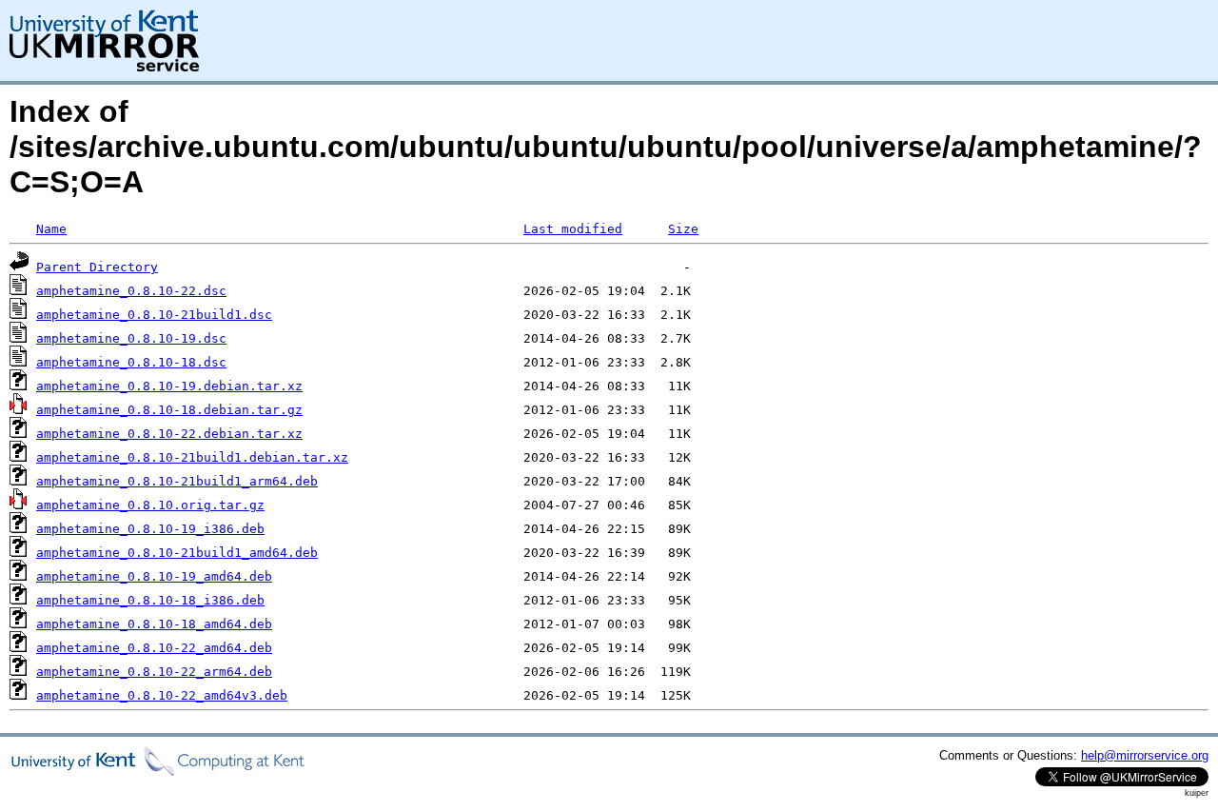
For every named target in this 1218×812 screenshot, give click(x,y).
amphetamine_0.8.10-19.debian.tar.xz (169, 386)
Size (683, 229)
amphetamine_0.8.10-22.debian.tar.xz (169, 433)
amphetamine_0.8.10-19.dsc (131, 338)
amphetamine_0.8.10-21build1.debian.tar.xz (192, 457)
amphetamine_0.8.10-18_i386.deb (150, 600)
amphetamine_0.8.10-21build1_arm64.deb (177, 481)
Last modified (572, 229)
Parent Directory (97, 267)
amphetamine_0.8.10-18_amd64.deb (154, 624)
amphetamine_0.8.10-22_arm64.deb (154, 671)
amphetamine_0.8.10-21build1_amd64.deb (177, 552)
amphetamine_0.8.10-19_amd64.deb (154, 576)
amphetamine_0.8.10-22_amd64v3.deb (161, 695)
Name (51, 229)
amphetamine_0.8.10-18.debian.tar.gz (169, 410)
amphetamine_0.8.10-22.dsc (131, 291)
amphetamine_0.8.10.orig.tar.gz (150, 505)
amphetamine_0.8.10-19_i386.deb (150, 529)
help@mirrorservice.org (1144, 755)
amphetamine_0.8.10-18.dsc (131, 362)
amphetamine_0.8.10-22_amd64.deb (154, 648)
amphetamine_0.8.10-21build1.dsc (154, 314)
